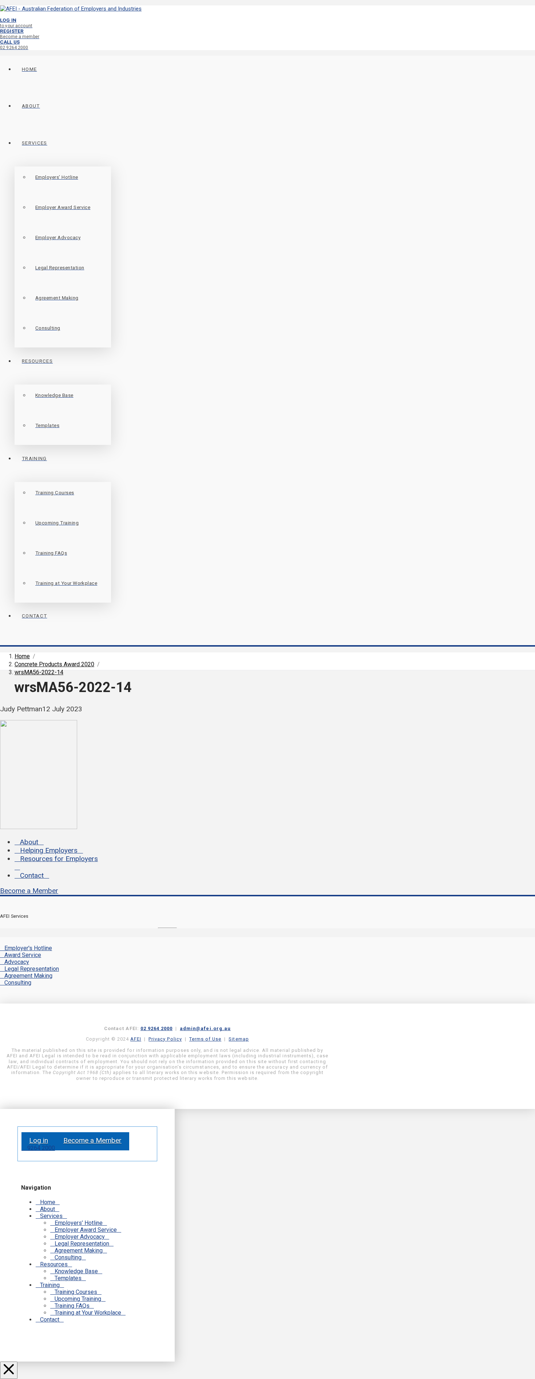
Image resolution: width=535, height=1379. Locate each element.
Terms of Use (205, 1039)
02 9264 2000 (156, 1028)
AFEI (135, 1039)
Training (50, 1285)
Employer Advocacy (80, 1236)
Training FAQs (72, 1305)
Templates (68, 1278)
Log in (38, 1140)
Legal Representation (31, 968)
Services (51, 1216)
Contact (32, 875)
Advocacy (16, 961)
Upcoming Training (78, 1298)
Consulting (17, 982)
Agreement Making (28, 975)
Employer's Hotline (28, 948)
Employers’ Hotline (79, 1222)
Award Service (22, 955)
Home (47, 1202)
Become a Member (29, 890)
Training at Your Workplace (88, 1312)
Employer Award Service (86, 1229)
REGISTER (19, 33)
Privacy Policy (165, 1039)
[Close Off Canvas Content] (8, 1370)
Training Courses (76, 1291)
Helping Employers (49, 850)
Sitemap (239, 1039)
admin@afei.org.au (205, 1028)
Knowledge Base (76, 1271)
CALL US (14, 44)
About (29, 842)
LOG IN (16, 22)
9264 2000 (40, 1148)
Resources (54, 1264)
